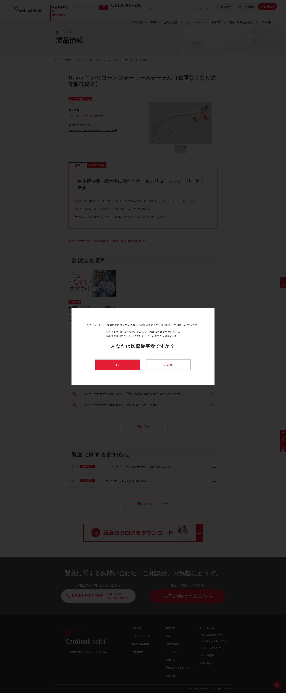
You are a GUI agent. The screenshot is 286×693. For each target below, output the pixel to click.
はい (118, 364)
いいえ (168, 364)
